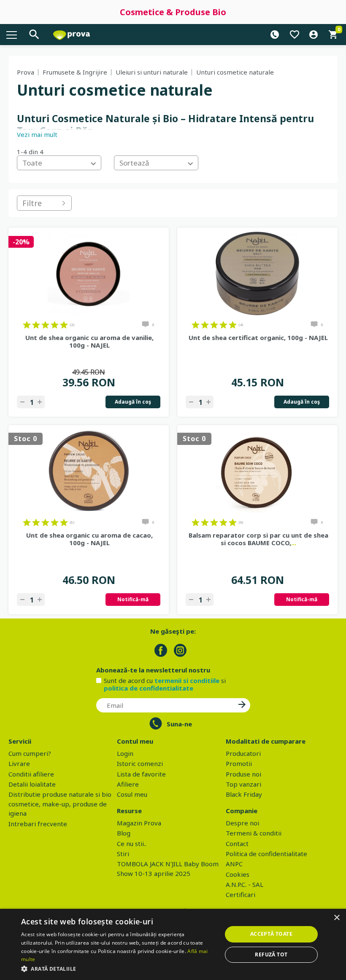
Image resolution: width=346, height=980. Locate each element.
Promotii (239, 763)
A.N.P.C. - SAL (244, 884)
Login (125, 753)
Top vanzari (243, 784)
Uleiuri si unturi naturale (152, 72)
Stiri (123, 853)
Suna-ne (179, 724)
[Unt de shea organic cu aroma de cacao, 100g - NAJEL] (88, 471)
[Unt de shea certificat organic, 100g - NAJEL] (257, 273)
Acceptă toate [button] (271, 933)
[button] (118, 969)
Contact (237, 843)
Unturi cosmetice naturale (235, 72)
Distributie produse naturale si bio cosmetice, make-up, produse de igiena (59, 803)
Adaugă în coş (133, 401)
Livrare (19, 763)
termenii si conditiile (186, 680)
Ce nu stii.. (131, 843)
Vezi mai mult (37, 134)
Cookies (237, 874)
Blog (123, 833)
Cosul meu (132, 794)
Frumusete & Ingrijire (75, 72)
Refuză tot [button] (271, 954)
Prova (25, 72)
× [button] (336, 918)
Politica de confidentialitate (266, 853)
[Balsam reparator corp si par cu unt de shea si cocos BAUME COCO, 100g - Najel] (257, 471)
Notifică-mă (133, 599)
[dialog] (173, 944)
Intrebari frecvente (37, 823)
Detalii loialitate (32, 784)
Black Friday (244, 794)
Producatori (243, 753)
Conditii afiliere (31, 774)
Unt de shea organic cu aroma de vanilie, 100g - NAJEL (89, 341)
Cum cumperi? (29, 753)
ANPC (234, 864)
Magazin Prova (139, 823)
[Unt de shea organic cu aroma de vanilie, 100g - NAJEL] (88, 273)
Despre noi (242, 823)
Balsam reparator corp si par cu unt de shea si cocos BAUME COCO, (258, 538)
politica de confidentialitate (148, 688)
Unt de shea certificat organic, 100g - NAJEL (258, 337)
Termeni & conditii (253, 833)
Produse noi (243, 774)
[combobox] (59, 162)
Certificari (240, 894)
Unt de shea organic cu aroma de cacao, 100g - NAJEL (89, 538)
